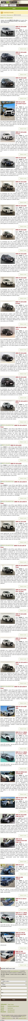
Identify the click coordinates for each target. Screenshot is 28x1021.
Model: (2, 983)
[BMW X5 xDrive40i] (8, 167)
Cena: (2, 992)
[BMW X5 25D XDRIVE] (8, 887)
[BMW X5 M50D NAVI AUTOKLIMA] (8, 781)
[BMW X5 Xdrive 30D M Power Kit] (8, 807)
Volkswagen (4, 1004)
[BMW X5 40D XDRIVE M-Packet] (8, 961)
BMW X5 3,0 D (20, 865)
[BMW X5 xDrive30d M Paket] (8, 36)
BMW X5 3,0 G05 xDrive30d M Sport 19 (21, 103)
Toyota (2, 1008)
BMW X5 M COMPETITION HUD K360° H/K (21, 840)
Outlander (10, 1011)
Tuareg (12, 1004)
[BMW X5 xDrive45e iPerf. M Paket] (8, 599)
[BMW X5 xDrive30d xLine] (8, 337)
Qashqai (14, 1006)
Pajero (13, 1011)
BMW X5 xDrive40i (21, 157)
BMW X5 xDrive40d (21, 230)
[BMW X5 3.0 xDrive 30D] (8, 905)
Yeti (8, 1010)
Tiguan (9, 1004)
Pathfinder (10, 1006)
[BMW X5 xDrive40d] (8, 239)
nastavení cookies (22, 1018)
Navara (17, 1006)
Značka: (2, 979)
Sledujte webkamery (6, 1016)
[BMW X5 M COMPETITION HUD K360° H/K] (8, 847)
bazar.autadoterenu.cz (15, 971)
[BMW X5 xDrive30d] (8, 87)
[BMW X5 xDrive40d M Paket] (8, 62)
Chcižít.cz (23, 1016)
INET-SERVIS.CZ (8, 1018)
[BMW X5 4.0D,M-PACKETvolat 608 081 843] (8, 942)
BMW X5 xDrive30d (21, 78)
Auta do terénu (11, 2)
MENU (14, 8)
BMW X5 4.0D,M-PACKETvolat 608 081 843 (20, 934)
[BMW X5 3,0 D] (8, 874)
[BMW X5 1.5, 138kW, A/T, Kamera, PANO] (8, 741)
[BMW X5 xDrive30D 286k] (8, 716)
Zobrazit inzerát (23, 48)
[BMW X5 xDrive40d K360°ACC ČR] (8, 823)
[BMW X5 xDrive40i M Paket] (8, 410)
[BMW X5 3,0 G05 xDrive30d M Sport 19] (8, 120)
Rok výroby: (3, 986)
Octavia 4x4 (12, 1010)
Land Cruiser (10, 1008)
